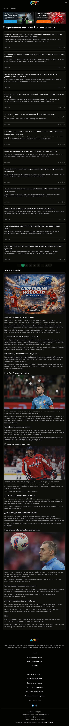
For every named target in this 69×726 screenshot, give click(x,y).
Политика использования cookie (34, 720)
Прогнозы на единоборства (34, 696)
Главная (5, 9)
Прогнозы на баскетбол (34, 687)
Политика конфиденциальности (34, 717)
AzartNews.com (49, 722)
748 (46, 265)
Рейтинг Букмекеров (34, 661)
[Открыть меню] (66, 3)
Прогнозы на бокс (34, 700)
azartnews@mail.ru (43, 714)
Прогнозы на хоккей (34, 679)
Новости (35, 666)
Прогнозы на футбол (34, 674)
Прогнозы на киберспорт (34, 692)
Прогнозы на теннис (34, 683)
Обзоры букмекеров (34, 657)
